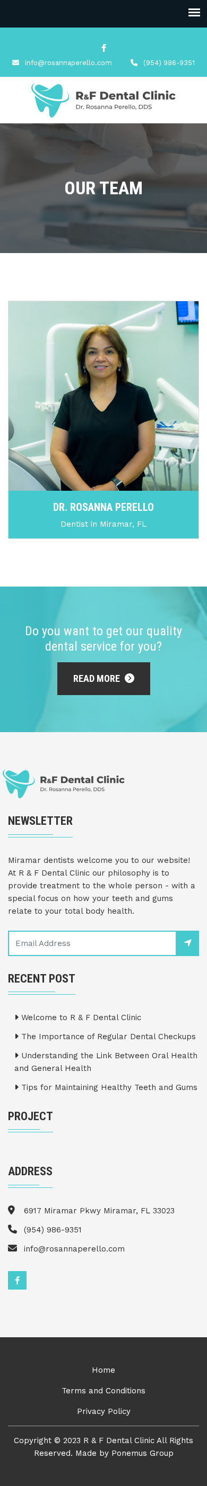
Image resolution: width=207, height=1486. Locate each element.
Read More (97, 678)
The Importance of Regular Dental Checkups (107, 1036)
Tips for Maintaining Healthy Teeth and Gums (108, 1087)
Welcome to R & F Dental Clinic (80, 1017)
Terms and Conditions (103, 1390)
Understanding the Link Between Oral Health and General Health (105, 1062)
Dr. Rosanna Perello (103, 507)
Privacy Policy (104, 1411)
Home (103, 1370)
